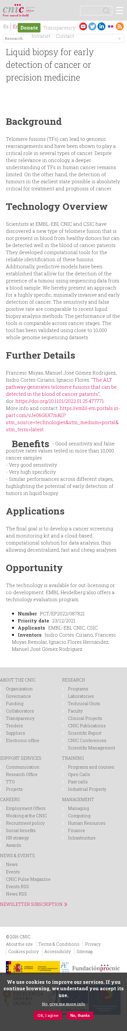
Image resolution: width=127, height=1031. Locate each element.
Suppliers (15, 733)
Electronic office (22, 740)
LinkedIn (101, 26)
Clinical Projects (85, 718)
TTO (10, 782)
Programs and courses (91, 767)
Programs (78, 689)
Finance (76, 830)
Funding (14, 703)
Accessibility (57, 951)
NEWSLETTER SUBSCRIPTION (31, 904)
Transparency (59, 27)
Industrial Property (87, 789)
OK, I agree (48, 1015)
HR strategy (17, 838)
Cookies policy (23, 951)
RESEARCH (73, 680)
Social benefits (21, 830)
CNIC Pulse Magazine (28, 879)
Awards (13, 845)
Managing (78, 808)
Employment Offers (25, 808)
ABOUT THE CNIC (18, 680)
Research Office (22, 774)
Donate (29, 27)
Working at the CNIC (26, 815)
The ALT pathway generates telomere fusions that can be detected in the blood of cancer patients (61, 387)
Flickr (111, 26)
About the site (19, 944)
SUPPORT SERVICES (20, 758)
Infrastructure (82, 838)
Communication (23, 767)
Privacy (93, 944)
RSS (120, 26)
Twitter (92, 26)
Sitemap (84, 951)
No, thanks (80, 1015)
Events (13, 872)
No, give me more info (63, 1004)
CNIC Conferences (87, 740)
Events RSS (17, 886)
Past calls (78, 782)
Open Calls (79, 774)
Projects (14, 789)
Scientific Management (91, 748)
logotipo (30, 7)
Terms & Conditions (58, 944)
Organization (19, 689)
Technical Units (84, 703)
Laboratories (81, 696)
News (12, 864)
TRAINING (73, 758)
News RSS (16, 894)
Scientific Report (84, 733)
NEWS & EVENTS (17, 855)
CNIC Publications (87, 725)
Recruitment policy (25, 823)
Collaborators (20, 711)
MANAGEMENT (78, 799)
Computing (79, 815)
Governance (18, 696)
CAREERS (10, 799)
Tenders (14, 725)
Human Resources (86, 823)
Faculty (75, 711)
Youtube (83, 26)
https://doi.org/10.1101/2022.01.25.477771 (59, 401)
